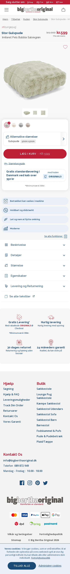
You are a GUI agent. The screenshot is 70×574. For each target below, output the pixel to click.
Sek (61, 2)
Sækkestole (44, 389)
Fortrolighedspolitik (51, 534)
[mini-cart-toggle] (63, 9)
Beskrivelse (18, 244)
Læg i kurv (35, 153)
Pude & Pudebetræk (50, 436)
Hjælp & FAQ (11, 394)
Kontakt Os (10, 416)
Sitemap (16, 540)
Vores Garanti (12, 421)
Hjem (5, 19)
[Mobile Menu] (6, 10)
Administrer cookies (50, 565)
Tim (41, 2)
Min (51, 2)
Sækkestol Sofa (46, 414)
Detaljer (16, 255)
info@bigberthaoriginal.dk (20, 460)
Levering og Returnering (27, 286)
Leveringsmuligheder (16, 400)
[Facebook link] (22, 484)
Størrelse (17, 265)
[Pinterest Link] (38, 484)
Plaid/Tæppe (45, 441)
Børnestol (43, 425)
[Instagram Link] (30, 484)
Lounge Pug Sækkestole (44, 396)
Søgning (8, 389)
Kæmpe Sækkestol (48, 403)
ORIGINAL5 (55, 177)
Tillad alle (22, 565)
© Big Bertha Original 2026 (43, 540)
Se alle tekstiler (19, 296)
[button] (27, 113)
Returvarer (10, 411)
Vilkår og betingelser (19, 534)
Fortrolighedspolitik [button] (40, 557)
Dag (31, 2)
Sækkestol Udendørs (50, 409)
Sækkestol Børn (47, 420)
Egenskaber (19, 275)
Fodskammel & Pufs (49, 431)
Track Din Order (13, 405)
